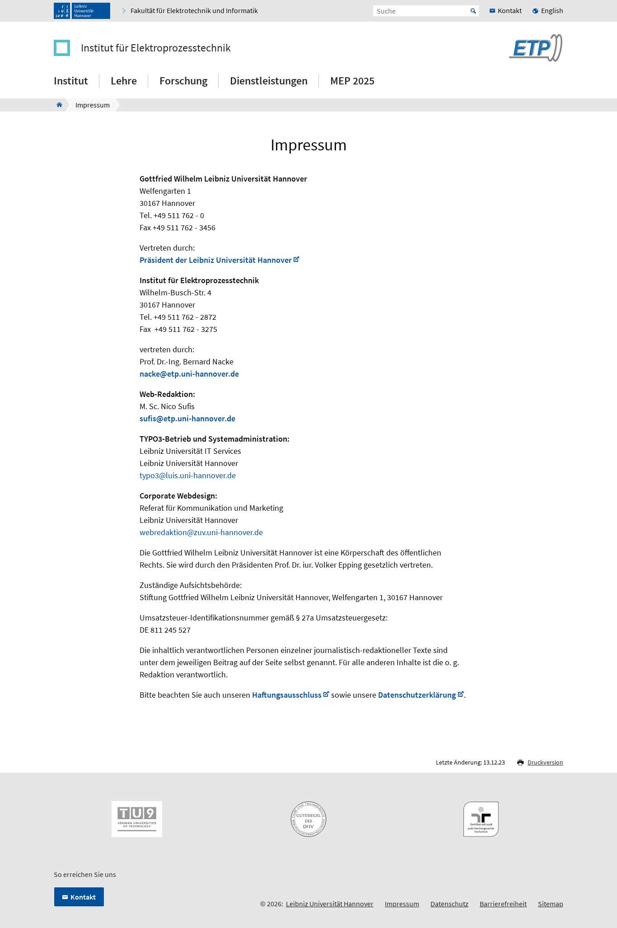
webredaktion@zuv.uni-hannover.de (201, 532)
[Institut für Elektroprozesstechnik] (56, 104)
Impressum (402, 903)
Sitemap (550, 903)
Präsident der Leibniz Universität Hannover (216, 260)
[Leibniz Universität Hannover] (82, 11)
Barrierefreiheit (503, 903)
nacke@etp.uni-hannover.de (189, 373)
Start (473, 10)
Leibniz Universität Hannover (330, 903)
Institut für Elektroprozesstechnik (156, 47)
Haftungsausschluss (287, 695)
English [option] (552, 10)
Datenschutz (449, 903)
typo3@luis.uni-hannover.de (188, 475)
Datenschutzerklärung (417, 695)
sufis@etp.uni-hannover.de (187, 418)
